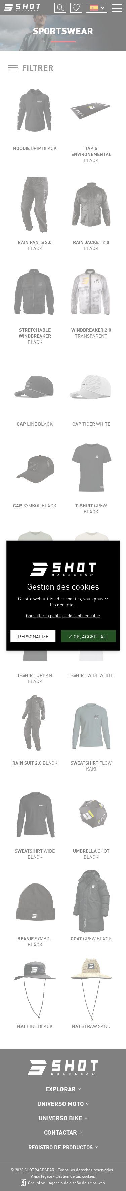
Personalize (33, 636)
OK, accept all (91, 636)
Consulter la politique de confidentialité (63, 615)
